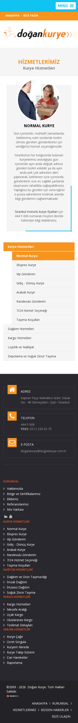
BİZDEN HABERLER (55, 710)
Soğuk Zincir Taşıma (21, 592)
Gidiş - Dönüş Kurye (30, 283)
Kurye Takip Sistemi (20, 652)
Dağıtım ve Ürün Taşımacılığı (27, 577)
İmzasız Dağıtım (18, 587)
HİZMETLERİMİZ (24, 710)
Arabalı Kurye (25, 292)
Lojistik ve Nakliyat (21, 347)
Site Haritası (15, 509)
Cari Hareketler (17, 657)
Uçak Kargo (15, 615)
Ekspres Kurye (26, 265)
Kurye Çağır (15, 637)
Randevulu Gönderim (31, 301)
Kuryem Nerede (18, 647)
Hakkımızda (15, 488)
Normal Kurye (27, 256)
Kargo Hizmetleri (19, 338)
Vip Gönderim (25, 274)
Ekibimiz (12, 499)
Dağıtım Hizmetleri (21, 329)
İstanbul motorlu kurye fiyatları (36, 212)
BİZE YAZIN (30, 15)
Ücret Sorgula (16, 642)
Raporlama (14, 663)
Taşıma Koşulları (28, 320)
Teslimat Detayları (19, 625)
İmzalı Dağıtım (17, 582)
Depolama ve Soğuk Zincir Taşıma (32, 356)
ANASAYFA (12, 15)
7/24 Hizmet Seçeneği (31, 310)
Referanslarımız (18, 504)
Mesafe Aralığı (17, 609)
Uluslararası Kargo (19, 620)
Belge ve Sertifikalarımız (23, 494)
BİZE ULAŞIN (61, 716)
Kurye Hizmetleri (21, 247)
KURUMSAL (60, 703)
